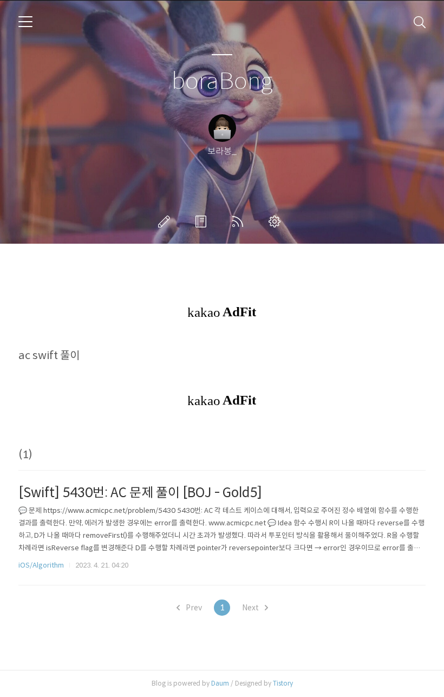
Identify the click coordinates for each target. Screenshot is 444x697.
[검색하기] (419, 21)
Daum (220, 683)
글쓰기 (166, 221)
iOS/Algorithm (41, 565)
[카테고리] (25, 21)
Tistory (283, 683)
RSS (240, 221)
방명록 (203, 221)
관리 (277, 221)
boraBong (222, 81)
